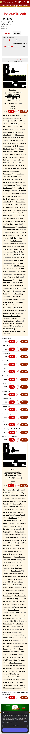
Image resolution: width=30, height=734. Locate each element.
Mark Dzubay (18, 294)
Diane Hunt (17, 207)
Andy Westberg (17, 601)
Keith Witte (14, 243)
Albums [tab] (17, 33)
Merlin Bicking (8, 302)
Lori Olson (20, 174)
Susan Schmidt (8, 587)
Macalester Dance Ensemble (12, 323)
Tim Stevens (7, 188)
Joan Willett (7, 202)
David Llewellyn (14, 299)
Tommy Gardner (13, 204)
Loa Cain (21, 216)
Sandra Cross (13, 654)
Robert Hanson (8, 657)
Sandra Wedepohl (13, 224)
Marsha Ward (7, 280)
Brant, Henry (8, 46)
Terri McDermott (8, 291)
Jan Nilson (22, 227)
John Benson (20, 202)
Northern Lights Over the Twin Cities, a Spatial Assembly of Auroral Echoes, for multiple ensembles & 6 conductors (13, 96)
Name (12, 40)
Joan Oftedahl (8, 157)
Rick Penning (19, 266)
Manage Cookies (15, 725)
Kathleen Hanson (9, 199)
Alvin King (6, 135)
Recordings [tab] (7, 33)
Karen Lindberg (19, 252)
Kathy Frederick (21, 235)
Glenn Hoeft (14, 665)
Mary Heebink (13, 146)
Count (19, 40)
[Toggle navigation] (28, 2)
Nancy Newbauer (12, 232)
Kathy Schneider (16, 241)
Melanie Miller (13, 168)
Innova (13, 106)
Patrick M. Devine (20, 671)
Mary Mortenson (18, 249)
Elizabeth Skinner (17, 238)
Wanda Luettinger (9, 227)
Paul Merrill (22, 143)
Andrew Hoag (14, 124)
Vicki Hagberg (18, 151)
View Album (12, 90)
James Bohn (7, 509)
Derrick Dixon (7, 643)
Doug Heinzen (19, 165)
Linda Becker (13, 526)
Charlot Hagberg (8, 149)
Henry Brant (8, 103)
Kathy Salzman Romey (10, 115)
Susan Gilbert (7, 210)
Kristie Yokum (7, 624)
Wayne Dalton (12, 132)
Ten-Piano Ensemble (10, 321)
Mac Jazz (15, 318)
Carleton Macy (21, 495)
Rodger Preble (19, 285)
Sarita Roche (13, 277)
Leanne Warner (8, 179)
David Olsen (7, 246)
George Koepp (11, 537)
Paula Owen (11, 218)
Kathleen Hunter (19, 255)
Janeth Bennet (8, 143)
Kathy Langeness (16, 663)
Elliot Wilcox (12, 177)
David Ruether (18, 260)
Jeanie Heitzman (19, 182)
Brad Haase (15, 612)
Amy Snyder (18, 504)
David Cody (12, 185)
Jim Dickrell (22, 190)
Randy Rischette (19, 221)
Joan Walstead (20, 557)
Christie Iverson (12, 230)
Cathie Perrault (19, 138)
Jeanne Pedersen (14, 534)
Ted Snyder (20, 263)
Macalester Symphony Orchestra (14, 331)
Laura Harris (15, 193)
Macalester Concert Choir (11, 316)
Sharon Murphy (22, 210)
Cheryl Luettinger (16, 568)
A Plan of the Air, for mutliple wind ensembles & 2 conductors (13, 473)
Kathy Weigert (15, 288)
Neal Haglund (7, 554)
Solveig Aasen (19, 257)
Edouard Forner (20, 121)
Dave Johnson (16, 296)
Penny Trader (14, 140)
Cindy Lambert (20, 274)
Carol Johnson (12, 213)
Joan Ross (22, 271)
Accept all (15, 729)
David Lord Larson (15, 154)
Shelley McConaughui (10, 196)
